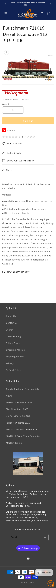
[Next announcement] (50, 4)
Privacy (10, 363)
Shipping (5, 99)
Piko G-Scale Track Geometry (21, 429)
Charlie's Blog (13, 336)
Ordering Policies (15, 349)
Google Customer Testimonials (22, 389)
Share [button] (9, 170)
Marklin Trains (14, 442)
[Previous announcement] (5, 4)
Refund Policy (13, 370)
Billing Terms (13, 343)
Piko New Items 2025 (17, 409)
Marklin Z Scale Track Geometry (23, 436)
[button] (6, 13)
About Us (11, 316)
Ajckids (32, 582)
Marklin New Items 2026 (19, 402)
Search (9, 329)
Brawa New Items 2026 (18, 415)
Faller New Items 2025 (18, 422)
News (9, 395)
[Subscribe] (45, 537)
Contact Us (12, 322)
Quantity (6, 104)
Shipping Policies (15, 356)
